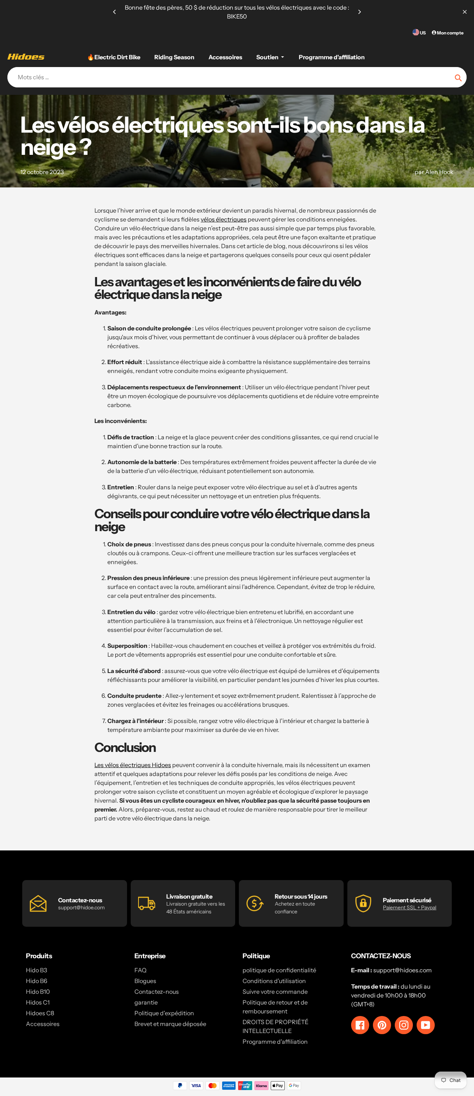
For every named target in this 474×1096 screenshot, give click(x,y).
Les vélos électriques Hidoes (132, 765)
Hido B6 (36, 981)
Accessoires (43, 1023)
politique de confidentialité (279, 970)
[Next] (359, 12)
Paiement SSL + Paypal (409, 907)
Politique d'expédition (164, 1013)
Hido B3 (36, 970)
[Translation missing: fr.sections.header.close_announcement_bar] (464, 12)
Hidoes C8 (40, 1013)
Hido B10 (38, 991)
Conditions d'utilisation (274, 981)
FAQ (140, 970)
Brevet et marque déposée (170, 1023)
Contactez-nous (156, 991)
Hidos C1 (38, 1002)
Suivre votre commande (275, 991)
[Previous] (114, 12)
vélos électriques (224, 219)
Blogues (145, 981)
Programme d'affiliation (275, 1041)
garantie (146, 1002)
